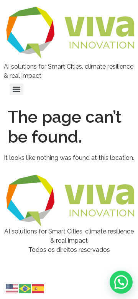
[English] (12, 288)
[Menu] (16, 89)
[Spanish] (38, 288)
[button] (121, 282)
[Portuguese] (25, 288)
